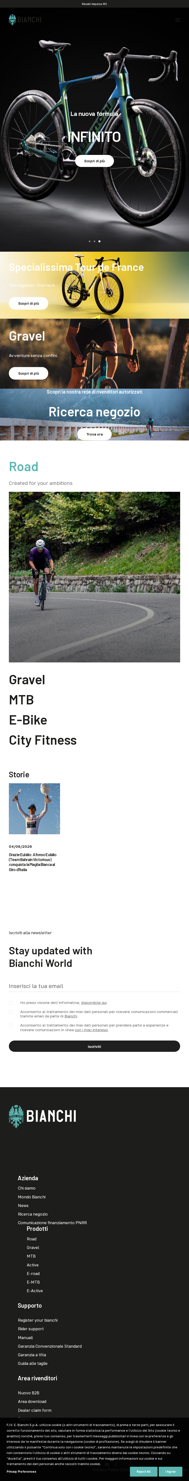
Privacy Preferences (21, 1471)
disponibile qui (94, 1002)
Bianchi (70, 1016)
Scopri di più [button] (94, 161)
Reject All (144, 1471)
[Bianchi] (25, 20)
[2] (94, 241)
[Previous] (4, 129)
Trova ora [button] (94, 434)
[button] (177, 20)
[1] (90, 241)
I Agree (170, 1471)
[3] (98, 241)
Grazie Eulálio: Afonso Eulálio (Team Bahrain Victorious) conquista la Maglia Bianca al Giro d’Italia (33, 862)
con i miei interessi (91, 1030)
